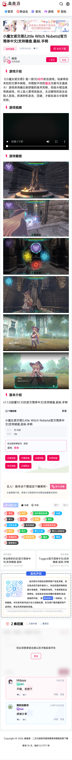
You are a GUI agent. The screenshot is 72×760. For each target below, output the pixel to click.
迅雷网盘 (39, 458)
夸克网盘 (11, 466)
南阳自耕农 (23, 705)
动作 (40, 79)
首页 (10, 11)
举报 (56, 694)
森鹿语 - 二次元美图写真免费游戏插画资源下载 (45, 738)
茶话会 (24, 11)
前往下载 (61, 48)
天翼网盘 (25, 458)
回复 (62, 694)
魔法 (48, 83)
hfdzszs (21, 680)
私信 (64, 60)
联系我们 (48, 598)
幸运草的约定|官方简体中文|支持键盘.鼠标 (17, 560)
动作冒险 (10, 48)
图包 (63, 11)
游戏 (51, 11)
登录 (16, 447)
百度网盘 (11, 458)
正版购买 (25, 466)
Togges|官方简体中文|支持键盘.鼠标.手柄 (54, 560)
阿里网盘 (53, 458)
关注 (53, 60)
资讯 (38, 11)
